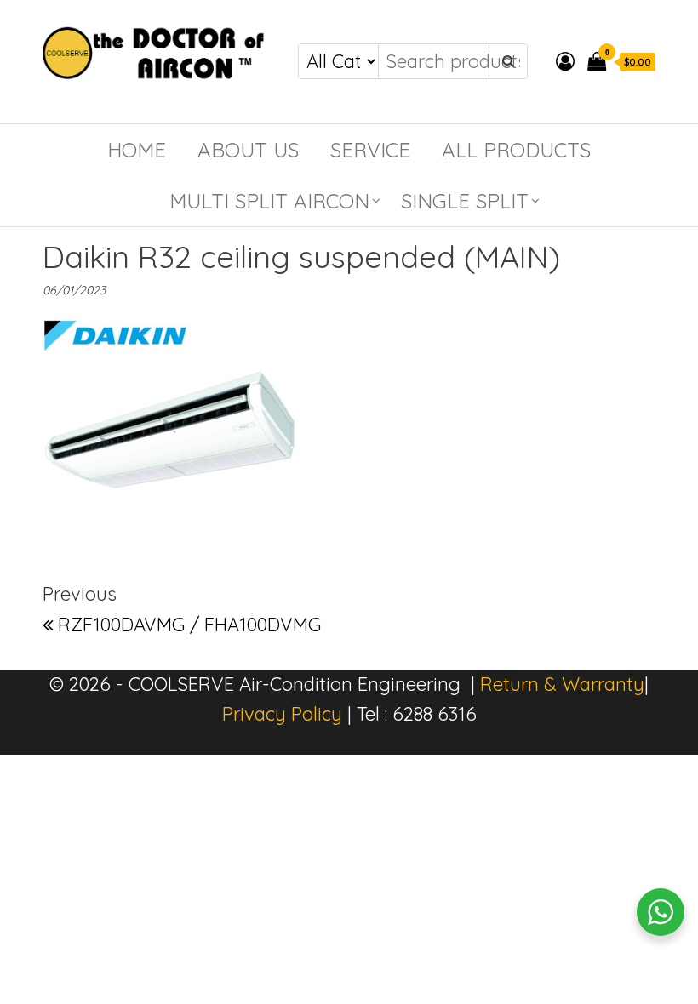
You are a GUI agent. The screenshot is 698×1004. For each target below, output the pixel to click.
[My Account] (565, 61)
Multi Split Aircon (269, 201)
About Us (248, 150)
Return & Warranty (562, 684)
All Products (516, 150)
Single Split (465, 201)
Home (136, 150)
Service (370, 150)
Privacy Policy (282, 714)
